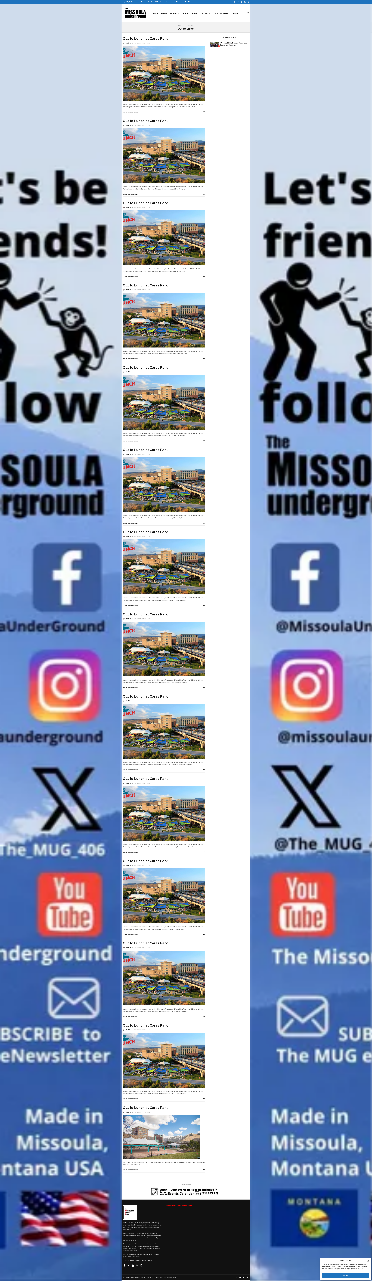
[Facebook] (124, 1265)
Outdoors (174, 13)
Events (164, 13)
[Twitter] (128, 1265)
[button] (368, 1261)
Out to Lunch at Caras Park (145, 38)
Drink (194, 13)
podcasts (206, 13)
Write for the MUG (153, 2)
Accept (345, 1275)
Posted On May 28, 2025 (142, 1112)
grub (185, 13)
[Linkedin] (245, 2)
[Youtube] (241, 2)
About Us (143, 2)
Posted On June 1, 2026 (142, 43)
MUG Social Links (222, 13)
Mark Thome (129, 43)
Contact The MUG (185, 2)
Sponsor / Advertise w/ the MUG (169, 2)
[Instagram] (248, 2)
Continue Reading (130, 112)
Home (136, 2)
